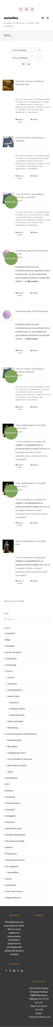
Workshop (13, 727)
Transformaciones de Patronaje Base (31, 311)
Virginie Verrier (13, 897)
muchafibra (13, 872)
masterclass (14, 696)
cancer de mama (13, 652)
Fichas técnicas (12, 803)
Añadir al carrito (20, 120)
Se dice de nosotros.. (15, 859)
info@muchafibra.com (40, 1016)
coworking (10, 664)
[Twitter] (10, 971)
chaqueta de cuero (17, 752)
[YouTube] (14, 971)
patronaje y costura (17, 765)
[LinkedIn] (22, 971)
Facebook (10, 796)
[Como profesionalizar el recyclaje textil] (8, 546)
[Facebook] (6, 971)
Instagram (10, 815)
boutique (10, 645)
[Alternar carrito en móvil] (42, 18)
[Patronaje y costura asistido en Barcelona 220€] (8, 85)
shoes (10, 771)
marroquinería (15, 689)
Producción (11, 853)
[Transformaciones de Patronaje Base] (8, 315)
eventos (9, 790)
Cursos (8, 671)
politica (9, 847)
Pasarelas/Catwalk (14, 841)
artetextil (10, 633)
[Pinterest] (18, 971)
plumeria (14, 702)
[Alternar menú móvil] (47, 18)
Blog (7, 639)
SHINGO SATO (17, 708)
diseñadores (11, 777)
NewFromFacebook (15, 834)
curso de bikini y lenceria (20, 758)
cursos (11, 677)
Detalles (35, 119)
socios (8, 878)
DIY (7, 784)
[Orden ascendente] (39, 50)
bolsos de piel (14, 740)
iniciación (10, 809)
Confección (11, 658)
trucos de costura (14, 891)
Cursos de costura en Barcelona (21, 733)
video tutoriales (15, 721)
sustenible (10, 885)
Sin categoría (11, 866)
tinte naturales (17, 714)
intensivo (12, 683)
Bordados (12, 746)
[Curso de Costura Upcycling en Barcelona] (8, 141)
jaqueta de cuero (13, 828)
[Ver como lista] (28, 64)
